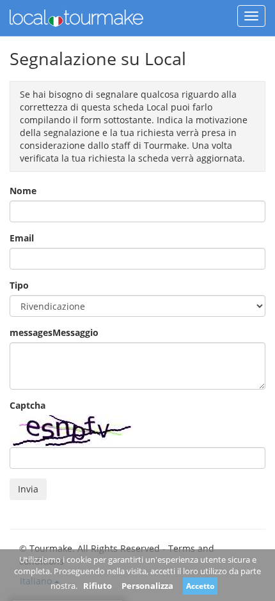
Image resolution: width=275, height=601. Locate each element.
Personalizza (147, 585)
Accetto (200, 586)
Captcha (27, 405)
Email (22, 238)
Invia (28, 489)
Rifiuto (97, 585)
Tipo (19, 285)
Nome (23, 191)
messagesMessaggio (54, 332)
